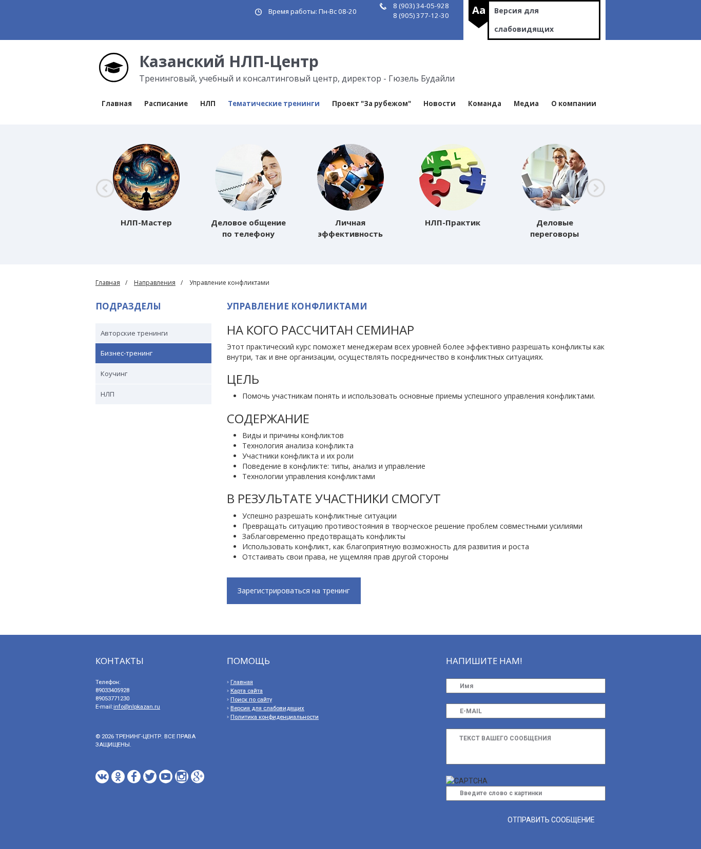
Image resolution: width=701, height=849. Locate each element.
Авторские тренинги (134, 333)
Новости (439, 103)
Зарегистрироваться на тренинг (294, 590)
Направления (155, 282)
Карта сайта (246, 691)
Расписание (166, 103)
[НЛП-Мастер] (146, 177)
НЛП (208, 103)
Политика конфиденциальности (274, 717)
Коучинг (114, 373)
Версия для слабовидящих (524, 20)
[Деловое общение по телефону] (248, 177)
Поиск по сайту (251, 699)
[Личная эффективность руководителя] (350, 177)
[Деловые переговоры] (554, 177)
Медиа (526, 103)
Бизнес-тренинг (126, 353)
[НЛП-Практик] (452, 177)
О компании (573, 103)
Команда (484, 103)
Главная (117, 103)
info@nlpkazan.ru (136, 706)
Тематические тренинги (274, 103)
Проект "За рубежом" (371, 103)
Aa (479, 10)
